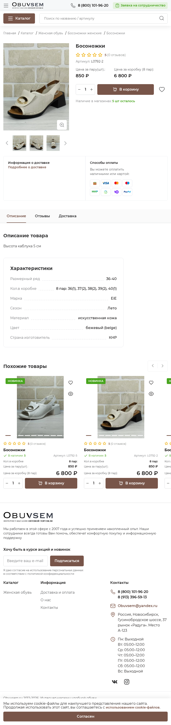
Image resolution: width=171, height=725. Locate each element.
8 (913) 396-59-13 (132, 597)
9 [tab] (59, 435)
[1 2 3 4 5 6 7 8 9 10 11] (40, 407)
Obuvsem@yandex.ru (137, 606)
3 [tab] (21, 435)
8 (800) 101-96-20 (133, 592)
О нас (46, 600)
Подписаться (67, 561)
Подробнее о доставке (27, 167)
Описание (16, 216)
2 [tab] (14, 435)
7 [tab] (46, 435)
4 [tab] (27, 435)
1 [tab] (8, 435)
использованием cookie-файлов (133, 707)
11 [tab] (72, 435)
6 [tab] (40, 435)
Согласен (85, 716)
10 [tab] (66, 435)
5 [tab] (34, 435)
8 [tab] (53, 435)
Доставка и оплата (58, 592)
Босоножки (14, 450)
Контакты (49, 607)
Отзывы (42, 216)
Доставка (68, 216)
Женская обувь (17, 592)
